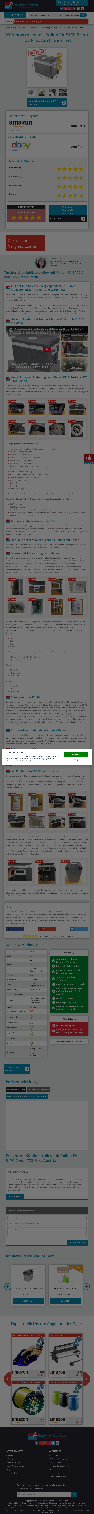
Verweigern (76, 760)
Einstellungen (31, 761)
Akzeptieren (76, 754)
